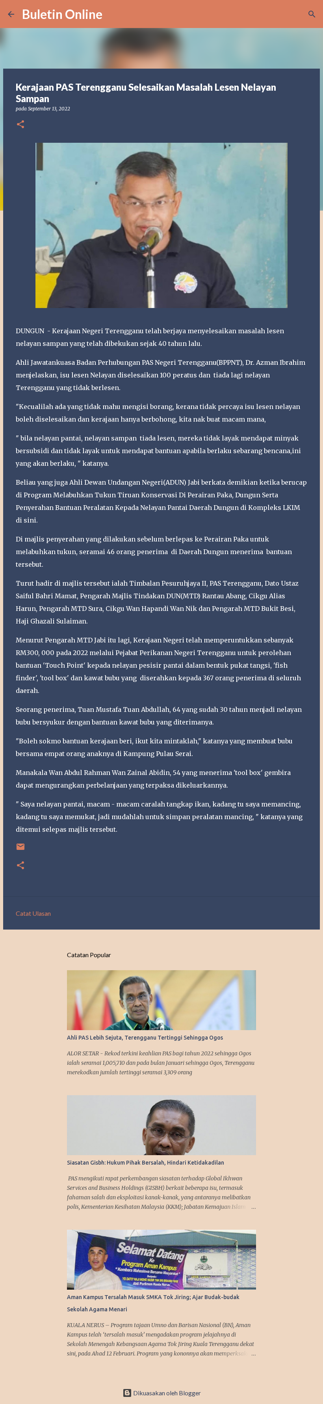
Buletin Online (62, 14)
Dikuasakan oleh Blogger (166, 1393)
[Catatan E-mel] (20, 850)
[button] (20, 124)
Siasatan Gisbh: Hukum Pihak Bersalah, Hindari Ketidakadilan (145, 1162)
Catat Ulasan (33, 913)
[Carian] (113, 14)
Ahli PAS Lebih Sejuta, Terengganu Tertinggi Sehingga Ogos (145, 1037)
